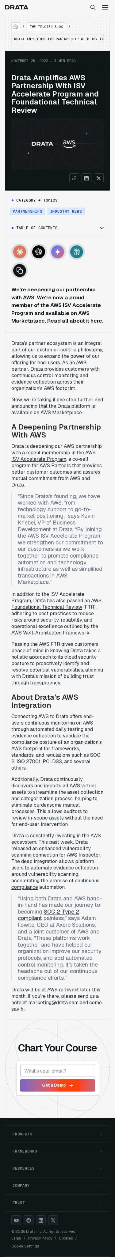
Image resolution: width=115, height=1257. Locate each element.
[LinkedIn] (41, 1220)
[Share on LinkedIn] (86, 178)
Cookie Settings (25, 1246)
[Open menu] (105, 7)
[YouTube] (16, 1220)
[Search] (93, 7)
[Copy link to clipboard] (74, 178)
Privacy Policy (40, 1238)
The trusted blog (46, 27)
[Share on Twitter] (99, 178)
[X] (53, 1220)
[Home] (15, 26)
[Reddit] (28, 1220)
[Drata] (16, 7)
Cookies (66, 1238)
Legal (16, 1238)
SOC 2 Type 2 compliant (48, 915)
